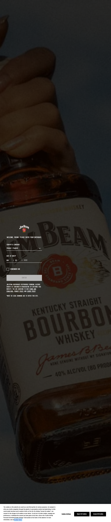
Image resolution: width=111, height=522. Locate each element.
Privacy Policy (18, 291)
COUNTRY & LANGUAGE (13, 245)
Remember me (15, 269)
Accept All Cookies (98, 514)
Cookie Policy (31, 291)
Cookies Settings (66, 514)
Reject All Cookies (82, 514)
